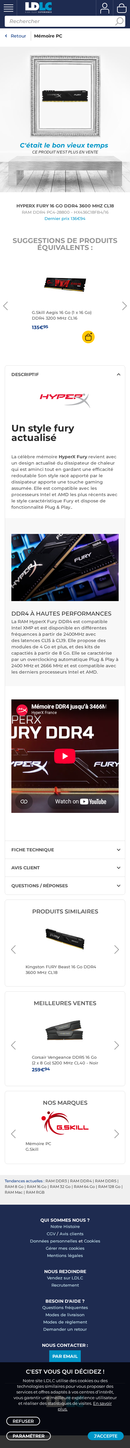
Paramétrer (28, 1436)
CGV (51, 1233)
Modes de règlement (65, 1321)
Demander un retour (65, 1329)
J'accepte (105, 1436)
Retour (18, 36)
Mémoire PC (48, 36)
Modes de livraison (65, 1314)
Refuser (23, 1421)
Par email (65, 1356)
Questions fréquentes (65, 1307)
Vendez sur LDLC (65, 1277)
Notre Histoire (65, 1226)
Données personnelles (53, 1240)
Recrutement (65, 1285)
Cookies (92, 1240)
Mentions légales (65, 1255)
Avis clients (72, 1233)
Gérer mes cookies (65, 1248)
